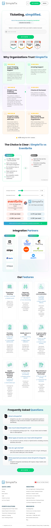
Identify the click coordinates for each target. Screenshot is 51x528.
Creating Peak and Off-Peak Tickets (10, 508)
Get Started (35, 3)
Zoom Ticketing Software (7, 517)
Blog (27, 519)
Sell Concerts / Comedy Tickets (33, 495)
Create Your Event (6, 498)
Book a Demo (5, 493)
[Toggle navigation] (27, 3)
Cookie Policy (46, 525)
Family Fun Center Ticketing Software (34, 491)
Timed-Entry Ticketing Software (9, 513)
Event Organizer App (30, 513)
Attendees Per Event (10, 195)
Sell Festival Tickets (30, 498)
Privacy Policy (40, 525)
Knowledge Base (29, 508)
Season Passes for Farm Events (8, 511)
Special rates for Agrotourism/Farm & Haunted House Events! (24, 223)
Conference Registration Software (33, 502)
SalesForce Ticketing (6, 515)
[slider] (22, 190)
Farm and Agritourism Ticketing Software (35, 489)
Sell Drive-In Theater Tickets (32, 493)
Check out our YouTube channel (33, 511)
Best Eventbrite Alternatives (32, 517)
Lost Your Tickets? (6, 500)
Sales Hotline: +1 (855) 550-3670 (33, 515)
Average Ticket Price (10, 190)
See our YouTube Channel (42, 482)
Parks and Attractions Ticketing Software (35, 500)
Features (4, 489)
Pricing (3, 491)
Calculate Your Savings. (25, 22)
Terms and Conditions (31, 525)
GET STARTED (24, 37)
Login (3, 495)
